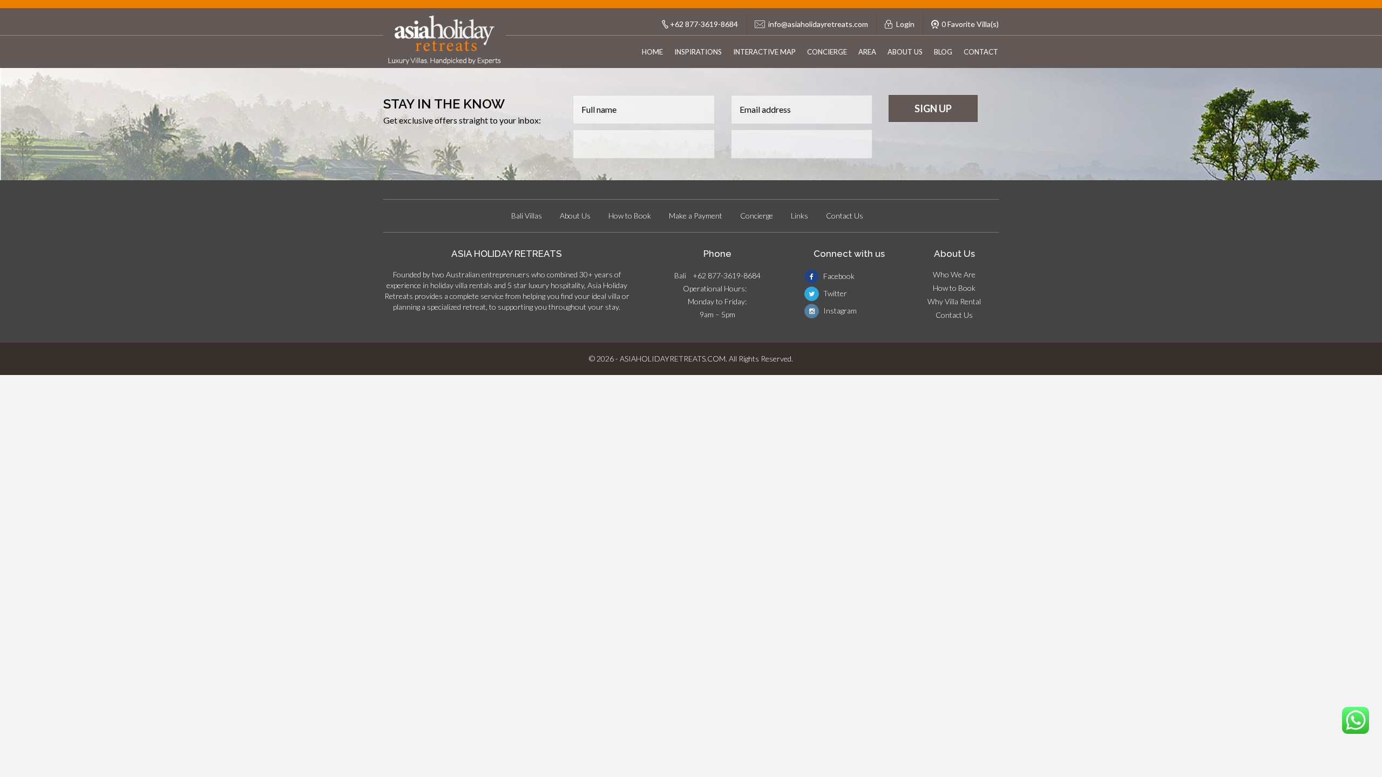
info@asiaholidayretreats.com (818, 24)
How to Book (629, 215)
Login (905, 24)
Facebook (838, 276)
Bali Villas (526, 215)
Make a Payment (695, 215)
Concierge (827, 51)
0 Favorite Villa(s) (970, 24)
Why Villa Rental (954, 301)
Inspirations (698, 51)
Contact (981, 51)
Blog (943, 51)
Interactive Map (764, 51)
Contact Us (844, 215)
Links (799, 215)
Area (867, 51)
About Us (905, 51)
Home (652, 51)
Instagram (839, 310)
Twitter (834, 293)
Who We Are (954, 274)
